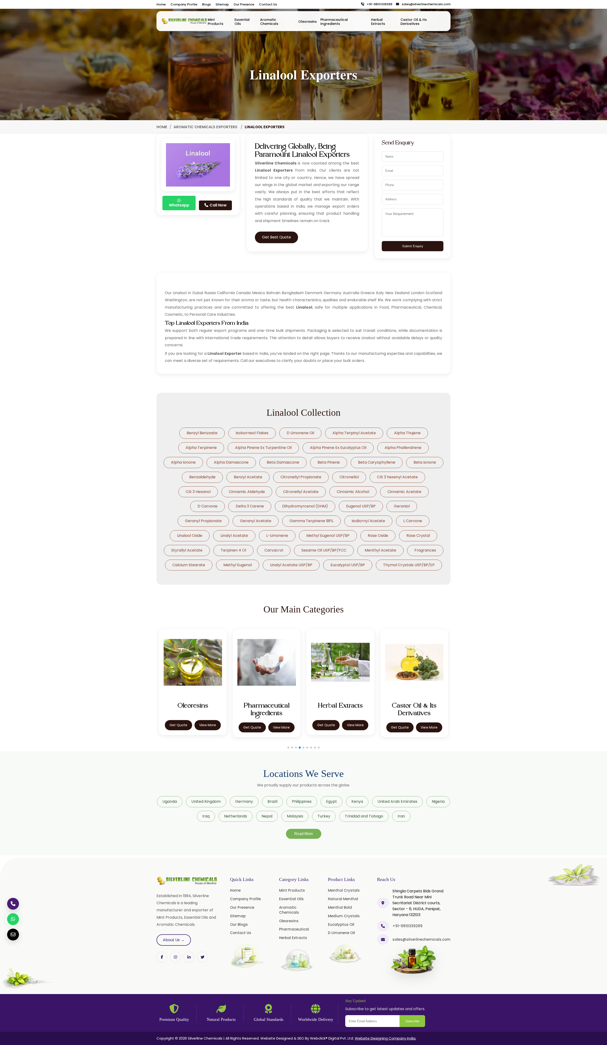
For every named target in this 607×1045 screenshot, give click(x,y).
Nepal (267, 816)
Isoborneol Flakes (252, 433)
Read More (303, 834)
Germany (244, 801)
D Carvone (207, 506)
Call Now (218, 205)
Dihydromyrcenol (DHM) (305, 506)
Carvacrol (273, 550)
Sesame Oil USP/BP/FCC (323, 550)
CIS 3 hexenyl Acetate (397, 477)
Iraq (206, 816)
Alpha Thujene (407, 433)
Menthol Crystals (344, 890)
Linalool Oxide (189, 535)
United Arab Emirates (397, 801)
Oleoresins (307, 21)
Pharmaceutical (294, 929)
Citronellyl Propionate (301, 477)
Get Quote (178, 727)
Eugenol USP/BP (361, 506)
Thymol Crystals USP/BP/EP (409, 565)
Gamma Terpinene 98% (311, 521)
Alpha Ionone (183, 462)
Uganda (169, 801)
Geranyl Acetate (255, 521)
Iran (401, 816)
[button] (288, 747)
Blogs (206, 4)
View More (207, 727)
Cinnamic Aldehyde (247, 491)
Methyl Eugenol (237, 565)
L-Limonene (277, 535)
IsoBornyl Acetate (368, 521)
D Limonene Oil (300, 433)
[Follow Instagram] (175, 957)
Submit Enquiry (412, 246)
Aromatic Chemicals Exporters (206, 126)
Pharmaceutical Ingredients (334, 21)
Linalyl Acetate (234, 535)
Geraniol (402, 506)
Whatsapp (179, 205)
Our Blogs (239, 924)
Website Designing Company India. (385, 1038)
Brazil (272, 801)
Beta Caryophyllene (376, 462)
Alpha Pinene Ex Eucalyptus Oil (338, 447)
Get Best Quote (276, 237)
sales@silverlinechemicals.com (425, 4)
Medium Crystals (344, 915)
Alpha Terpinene (201, 447)
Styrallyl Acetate (186, 550)
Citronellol (349, 477)
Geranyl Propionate (203, 521)
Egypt (331, 801)
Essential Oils (242, 21)
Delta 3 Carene (250, 506)
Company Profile (183, 4)
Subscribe (412, 1021)
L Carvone (412, 521)
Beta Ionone (425, 462)
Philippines (302, 801)
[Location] (383, 903)
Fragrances (425, 550)
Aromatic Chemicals (269, 21)
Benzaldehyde (202, 477)
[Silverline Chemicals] (184, 21)
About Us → (173, 940)
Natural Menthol (343, 898)
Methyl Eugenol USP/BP (327, 535)
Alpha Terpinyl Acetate (354, 433)
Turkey (323, 816)
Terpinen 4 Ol (233, 550)
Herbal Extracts (378, 21)
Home (161, 4)
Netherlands (235, 816)
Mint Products (215, 21)
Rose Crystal (418, 535)
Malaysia (295, 816)
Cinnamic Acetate (404, 491)
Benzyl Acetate (248, 477)
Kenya (357, 801)
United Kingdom (206, 801)
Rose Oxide (378, 535)
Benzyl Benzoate (202, 433)
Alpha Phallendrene (403, 447)
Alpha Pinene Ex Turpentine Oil (263, 447)
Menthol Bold (340, 907)
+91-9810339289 (378, 4)
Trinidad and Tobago (364, 816)
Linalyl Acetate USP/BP (291, 565)
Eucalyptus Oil (341, 924)
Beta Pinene (328, 462)
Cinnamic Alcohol (353, 491)
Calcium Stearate (188, 565)
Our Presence (244, 4)
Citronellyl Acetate (300, 491)
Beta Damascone (283, 462)
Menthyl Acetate (380, 550)
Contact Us (268, 4)
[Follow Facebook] (161, 957)
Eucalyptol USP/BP (348, 565)
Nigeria (438, 801)
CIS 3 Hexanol (198, 491)
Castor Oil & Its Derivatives (413, 21)
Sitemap (222, 4)
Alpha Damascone (231, 462)
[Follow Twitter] (189, 957)
